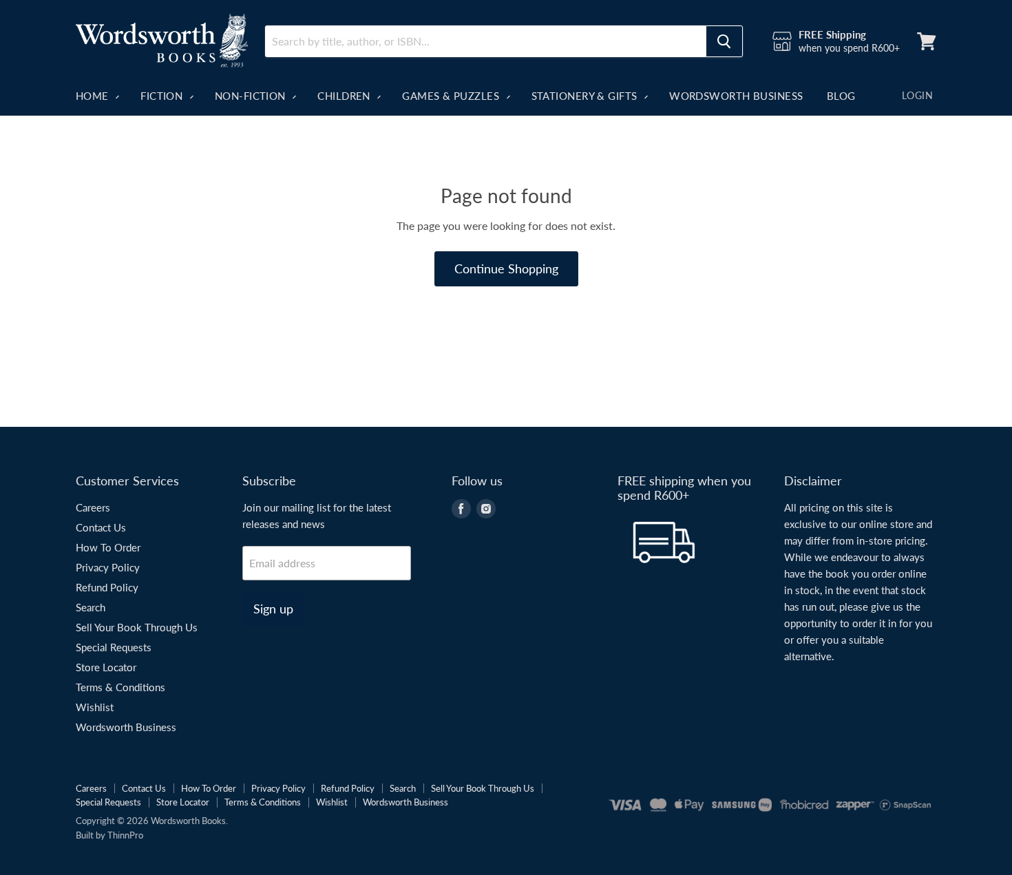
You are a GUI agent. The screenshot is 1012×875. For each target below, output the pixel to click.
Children (345, 95)
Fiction (163, 95)
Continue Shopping (506, 268)
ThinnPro (125, 835)
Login (917, 95)
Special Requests (113, 647)
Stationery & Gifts (586, 95)
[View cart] (926, 41)
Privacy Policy (108, 567)
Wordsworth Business (736, 95)
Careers (93, 507)
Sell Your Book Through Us (137, 627)
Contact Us (101, 527)
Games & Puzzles (452, 95)
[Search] (724, 41)
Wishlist (95, 707)
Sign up (273, 608)
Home (94, 95)
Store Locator (106, 667)
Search (90, 607)
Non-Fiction (251, 95)
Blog (841, 95)
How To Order (108, 547)
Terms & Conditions (120, 687)
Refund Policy (107, 587)
